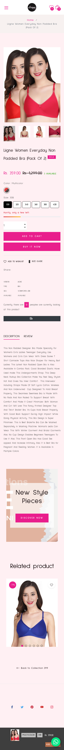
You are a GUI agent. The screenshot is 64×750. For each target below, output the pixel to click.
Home (30, 20)
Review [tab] (29, 336)
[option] (32, 621)
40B (55, 203)
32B (17, 203)
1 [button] (22, 646)
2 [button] (26, 646)
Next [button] (57, 133)
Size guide (37, 261)
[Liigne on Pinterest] (32, 707)
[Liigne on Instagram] (51, 707)
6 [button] (42, 646)
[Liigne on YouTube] (42, 707)
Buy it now (32, 247)
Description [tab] (12, 336)
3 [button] (30, 646)
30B (8, 203)
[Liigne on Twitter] (22, 707)
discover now (32, 518)
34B (26, 203)
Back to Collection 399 (34, 668)
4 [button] (34, 646)
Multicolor (7, 190)
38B (45, 203)
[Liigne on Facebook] (12, 707)
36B (36, 203)
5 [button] (38, 646)
